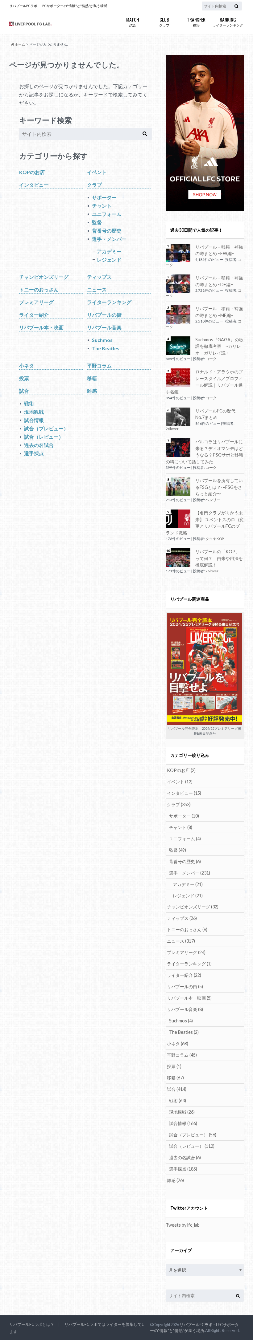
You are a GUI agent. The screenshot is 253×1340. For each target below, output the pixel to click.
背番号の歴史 (107, 230)
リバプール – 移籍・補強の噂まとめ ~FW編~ (219, 250)
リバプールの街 (104, 315)
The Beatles (105, 348)
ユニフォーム (107, 214)
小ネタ (26, 365)
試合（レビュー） (44, 437)
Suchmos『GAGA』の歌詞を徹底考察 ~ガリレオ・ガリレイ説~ (219, 346)
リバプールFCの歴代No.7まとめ (215, 414)
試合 (132, 21)
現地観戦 (34, 412)
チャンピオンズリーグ (43, 277)
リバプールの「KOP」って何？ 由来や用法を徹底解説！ (219, 558)
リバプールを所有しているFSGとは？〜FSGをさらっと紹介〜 (219, 487)
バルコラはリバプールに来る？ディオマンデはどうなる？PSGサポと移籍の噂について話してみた (204, 451)
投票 (24, 378)
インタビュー (34, 185)
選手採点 (34, 453)
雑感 (92, 391)
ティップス (99, 277)
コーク (211, 359)
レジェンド (109, 259)
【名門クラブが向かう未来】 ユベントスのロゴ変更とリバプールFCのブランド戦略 (205, 522)
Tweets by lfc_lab (183, 1225)
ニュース (97, 289)
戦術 (29, 403)
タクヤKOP (214, 539)
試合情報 (34, 420)
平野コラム (99, 365)
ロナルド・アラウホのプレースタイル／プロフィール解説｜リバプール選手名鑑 (204, 381)
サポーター (104, 197)
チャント (102, 206)
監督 (97, 222)
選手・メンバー (109, 239)
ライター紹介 (34, 315)
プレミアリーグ (36, 302)
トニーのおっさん (39, 289)
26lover (172, 429)
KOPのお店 (32, 172)
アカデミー (109, 251)
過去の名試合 (39, 445)
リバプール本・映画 (41, 327)
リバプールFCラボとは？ (31, 1324)
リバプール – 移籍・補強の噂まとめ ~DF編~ (219, 281)
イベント (97, 172)
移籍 (196, 21)
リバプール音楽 (104, 327)
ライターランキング (228, 21)
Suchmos (102, 340)
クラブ (164, 21)
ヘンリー (212, 500)
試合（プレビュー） (46, 428)
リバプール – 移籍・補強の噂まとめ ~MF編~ (219, 312)
